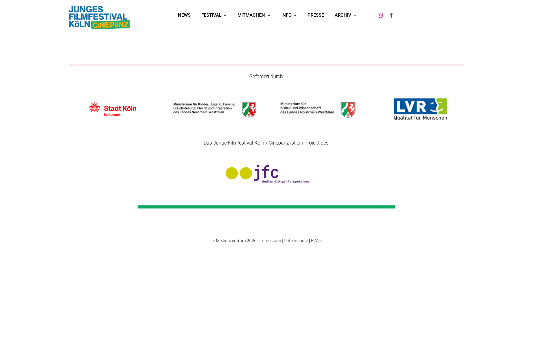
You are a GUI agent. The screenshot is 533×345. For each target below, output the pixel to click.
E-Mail (317, 240)
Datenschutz (296, 240)
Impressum (270, 240)
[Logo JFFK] (99, 7)
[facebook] (391, 15)
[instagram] (380, 15)
